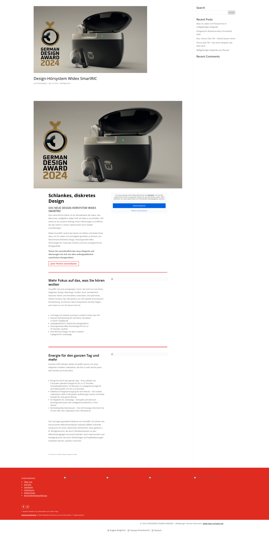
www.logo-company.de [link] (213, 523)
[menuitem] (23, 507)
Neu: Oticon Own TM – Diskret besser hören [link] (215, 38)
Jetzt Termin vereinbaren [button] (64, 263)
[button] (231, 12)
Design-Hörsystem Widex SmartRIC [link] (65, 78)
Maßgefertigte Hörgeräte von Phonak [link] (212, 50)
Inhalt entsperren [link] (139, 206)
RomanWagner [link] (42, 83)
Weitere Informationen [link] (139, 211)
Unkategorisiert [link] (65, 83)
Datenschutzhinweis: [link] (29, 515)
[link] (108, 39)
